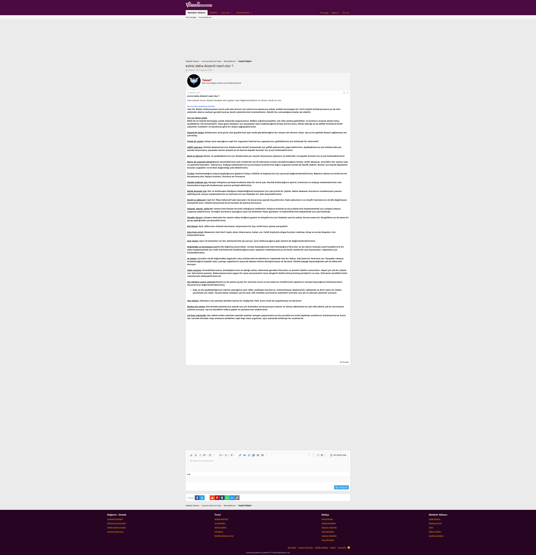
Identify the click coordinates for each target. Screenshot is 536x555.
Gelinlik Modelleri (329, 523)
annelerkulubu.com (115, 531)
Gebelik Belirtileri (221, 519)
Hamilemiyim (242, 12)
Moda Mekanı (327, 519)
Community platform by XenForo (268, 553)
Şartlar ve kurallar (305, 547)
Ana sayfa (342, 547)
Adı (188, 474)
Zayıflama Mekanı (436, 536)
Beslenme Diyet (435, 523)
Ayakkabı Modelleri (115, 519)
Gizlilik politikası (321, 547)
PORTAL (213, 12)
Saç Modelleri (219, 523)
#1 (348, 92)
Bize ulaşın (292, 547)
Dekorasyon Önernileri (116, 523)
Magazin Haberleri (329, 527)
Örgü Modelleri (328, 531)
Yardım (333, 547)
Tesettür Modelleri (329, 536)
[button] (226, 12)
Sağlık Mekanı (434, 519)
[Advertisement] (268, 40)
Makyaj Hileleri (435, 531)
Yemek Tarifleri (220, 527)
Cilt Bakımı (218, 531)
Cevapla (345, 362)
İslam (431, 527)
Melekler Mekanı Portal (224, 536)
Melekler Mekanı (196, 12)
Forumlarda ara (205, 17)
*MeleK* (191, 70)
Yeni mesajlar (191, 17)
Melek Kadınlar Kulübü (116, 527)
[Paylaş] (344, 92)
